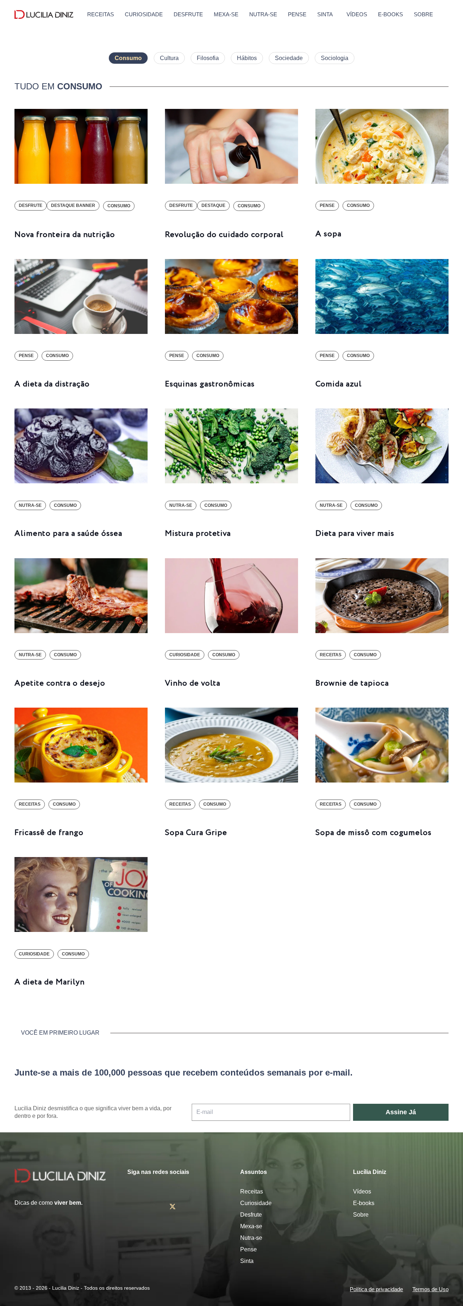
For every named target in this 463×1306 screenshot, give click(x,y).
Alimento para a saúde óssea (68, 533)
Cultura (169, 58)
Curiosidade (256, 1203)
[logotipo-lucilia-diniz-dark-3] (43, 14)
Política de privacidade (376, 1289)
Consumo (128, 58)
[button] (443, 15)
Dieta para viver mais (354, 533)
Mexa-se (251, 1226)
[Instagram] (130, 1206)
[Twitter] (172, 1206)
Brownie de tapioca (352, 683)
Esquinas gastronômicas (210, 384)
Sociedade (289, 58)
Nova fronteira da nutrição (64, 235)
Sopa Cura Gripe (196, 833)
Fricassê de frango (49, 833)
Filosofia (208, 58)
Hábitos (247, 58)
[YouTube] (194, 1206)
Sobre (361, 1215)
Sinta (247, 1261)
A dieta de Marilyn (49, 982)
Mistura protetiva (198, 533)
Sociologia (334, 58)
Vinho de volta (192, 683)
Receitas (251, 1191)
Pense (248, 1249)
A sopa (328, 234)
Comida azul (338, 384)
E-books (363, 1203)
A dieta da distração (52, 384)
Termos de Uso (430, 1289)
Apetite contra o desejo (59, 683)
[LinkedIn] (214, 1206)
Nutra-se (251, 1238)
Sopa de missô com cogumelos (373, 833)
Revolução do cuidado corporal (224, 235)
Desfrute (251, 1215)
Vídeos (362, 1191)
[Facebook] (151, 1206)
